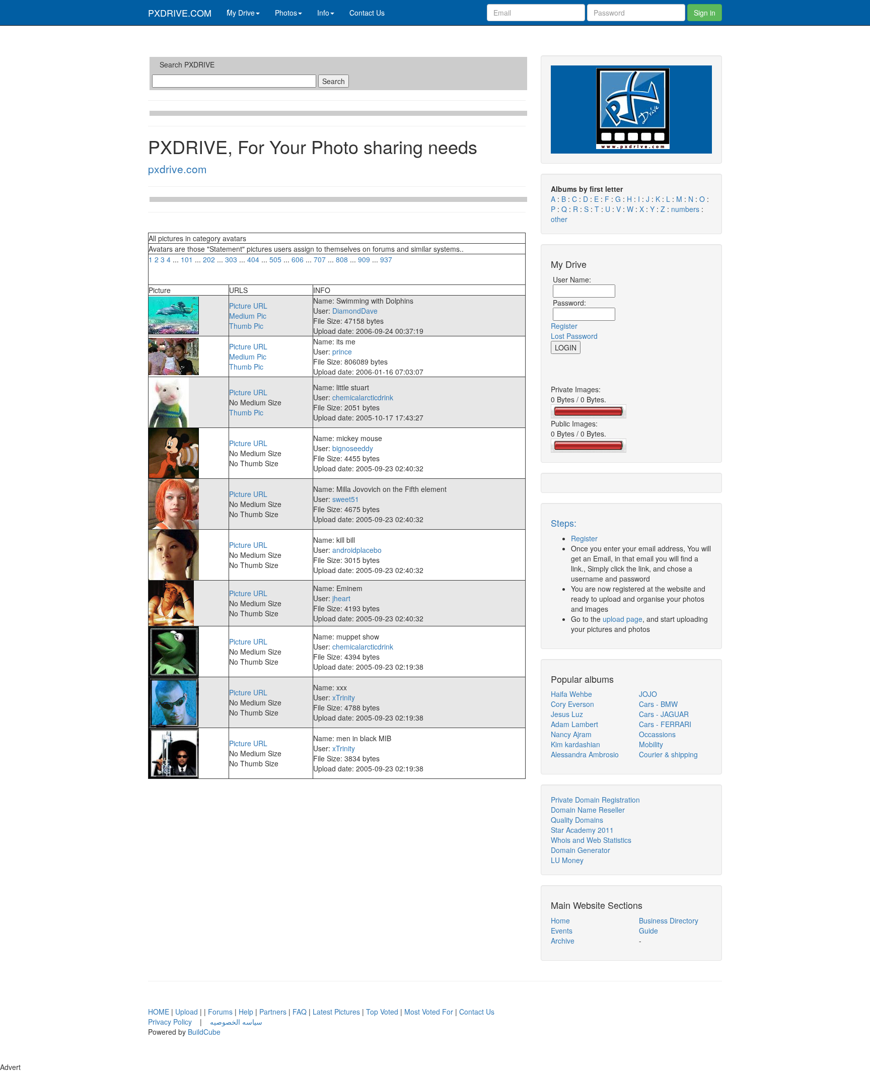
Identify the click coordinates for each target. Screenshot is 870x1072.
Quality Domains (577, 820)
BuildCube (204, 1032)
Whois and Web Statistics (591, 840)
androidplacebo (357, 550)
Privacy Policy (171, 1022)
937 (386, 259)
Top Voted (382, 1012)
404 (253, 259)
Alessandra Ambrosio (585, 754)
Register (564, 326)
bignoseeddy (352, 448)
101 (187, 259)
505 (275, 259)
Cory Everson (572, 704)
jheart (341, 598)
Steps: (563, 522)
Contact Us (367, 13)
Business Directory (668, 920)
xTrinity (343, 697)
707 (320, 259)
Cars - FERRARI (665, 724)
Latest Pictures (336, 1012)
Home (560, 920)
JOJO (648, 694)
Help (246, 1012)
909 (364, 259)
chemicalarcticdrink (362, 397)
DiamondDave (355, 311)
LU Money (567, 860)
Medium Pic (247, 316)
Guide (648, 930)
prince (342, 351)
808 (342, 259)
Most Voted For (428, 1012)
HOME (158, 1012)
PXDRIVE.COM (179, 12)
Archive (562, 941)
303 (231, 259)
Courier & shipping (668, 754)
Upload (186, 1012)
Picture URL (248, 306)
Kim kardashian (575, 744)
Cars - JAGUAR (664, 714)
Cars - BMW (658, 704)
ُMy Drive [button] (241, 13)
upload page (622, 619)
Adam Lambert (574, 724)
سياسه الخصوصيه (236, 1022)
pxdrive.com (177, 168)
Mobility (651, 744)
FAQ (300, 1012)
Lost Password (574, 336)
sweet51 (345, 499)
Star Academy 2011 (582, 830)
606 (298, 259)
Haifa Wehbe (571, 694)
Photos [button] (286, 13)
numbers (686, 209)
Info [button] (323, 13)
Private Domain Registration (595, 800)
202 (209, 259)
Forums (220, 1012)
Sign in (704, 13)
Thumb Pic (246, 326)
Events (561, 930)
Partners (272, 1012)
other (559, 219)
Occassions (657, 734)
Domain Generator (580, 850)
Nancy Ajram (571, 734)
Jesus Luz (567, 714)
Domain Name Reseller (588, 810)
